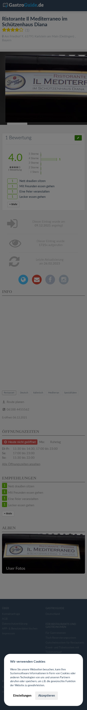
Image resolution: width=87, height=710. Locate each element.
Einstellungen (22, 695)
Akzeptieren (46, 695)
